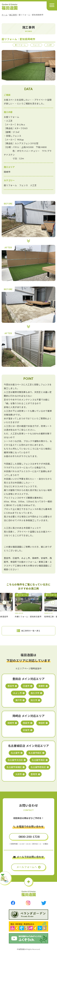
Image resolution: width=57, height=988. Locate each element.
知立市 (34, 700)
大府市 (18, 774)
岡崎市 (11, 723)
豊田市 (11, 686)
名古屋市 (15, 753)
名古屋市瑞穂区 (14, 767)
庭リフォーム (20, 45)
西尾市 (26, 723)
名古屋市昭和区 (38, 767)
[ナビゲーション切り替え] (52, 5)
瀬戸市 (18, 700)
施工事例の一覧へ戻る (30, 631)
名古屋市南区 (38, 760)
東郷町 (41, 686)
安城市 (26, 730)
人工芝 (49, 45)
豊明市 (34, 774)
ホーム (4, 15)
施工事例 (13, 15)
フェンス (36, 45)
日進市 (26, 686)
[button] (4, 602)
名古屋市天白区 (15, 760)
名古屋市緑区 (35, 753)
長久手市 (35, 693)
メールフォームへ (26, 867)
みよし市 (17, 693)
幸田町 (41, 723)
